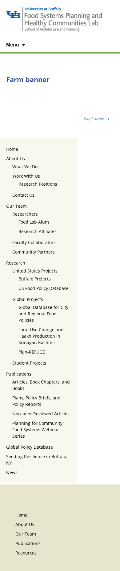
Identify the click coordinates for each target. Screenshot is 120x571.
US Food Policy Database (43, 288)
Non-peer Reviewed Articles (41, 414)
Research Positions (37, 184)
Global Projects (27, 299)
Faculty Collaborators (34, 242)
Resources (26, 553)
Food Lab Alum (33, 222)
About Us (15, 158)
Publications (18, 374)
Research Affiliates (37, 231)
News (12, 472)
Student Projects (29, 363)
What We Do (25, 166)
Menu (12, 44)
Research (15, 263)
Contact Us (23, 195)
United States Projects (35, 271)
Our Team (16, 206)
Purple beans (96, 118)
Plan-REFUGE (31, 352)
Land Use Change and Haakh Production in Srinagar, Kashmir (41, 336)
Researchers (25, 214)
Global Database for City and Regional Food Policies (43, 313)
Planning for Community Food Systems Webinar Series (37, 429)
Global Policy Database (29, 447)
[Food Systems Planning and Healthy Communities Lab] (60, 19)
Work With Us (26, 176)
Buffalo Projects (34, 279)
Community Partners (33, 252)
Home (12, 149)
